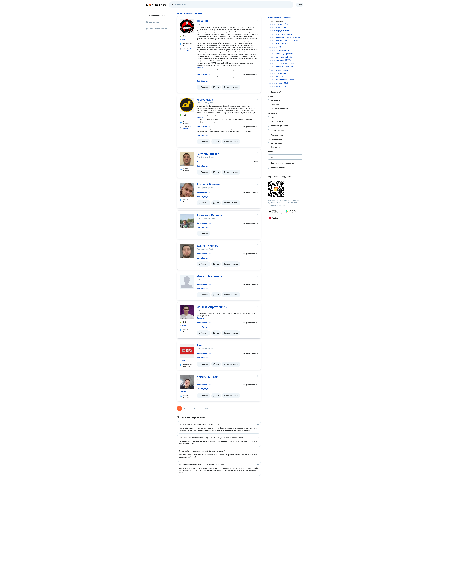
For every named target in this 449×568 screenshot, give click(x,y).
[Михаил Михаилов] (187, 282)
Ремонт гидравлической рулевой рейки (285, 37)
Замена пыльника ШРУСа (279, 44)
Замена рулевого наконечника (281, 67)
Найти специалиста (157, 15)
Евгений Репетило (209, 184)
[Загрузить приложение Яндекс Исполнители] (285, 189)
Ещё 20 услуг (202, 81)
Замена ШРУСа (275, 47)
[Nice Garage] (187, 105)
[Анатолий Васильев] (187, 221)
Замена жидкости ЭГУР (278, 83)
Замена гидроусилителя (279, 50)
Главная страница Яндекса (147, 4)
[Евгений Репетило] (187, 190)
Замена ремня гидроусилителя (281, 80)
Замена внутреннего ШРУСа (280, 57)
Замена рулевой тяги (277, 73)
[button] (203, 87)
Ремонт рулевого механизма (280, 34)
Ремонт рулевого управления (279, 18)
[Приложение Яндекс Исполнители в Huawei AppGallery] (275, 217)
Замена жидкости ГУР (278, 86)
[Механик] (187, 26)
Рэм (199, 345)
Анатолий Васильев (211, 215)
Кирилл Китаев (207, 376)
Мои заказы (154, 22)
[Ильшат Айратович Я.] (187, 312)
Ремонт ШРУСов (276, 76)
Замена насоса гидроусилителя (282, 54)
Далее (207, 408)
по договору (187, 49)
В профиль (201, 67)
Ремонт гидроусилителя (279, 31)
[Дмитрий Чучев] (187, 251)
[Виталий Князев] (187, 159)
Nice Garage (205, 99)
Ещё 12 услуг (202, 166)
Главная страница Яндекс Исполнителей (156, 4)
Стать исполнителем (158, 29)
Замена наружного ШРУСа (280, 60)
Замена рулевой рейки (278, 24)
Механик (202, 21)
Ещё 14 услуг (202, 227)
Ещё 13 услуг (202, 327)
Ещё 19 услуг (202, 197)
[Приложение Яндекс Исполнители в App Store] (275, 211)
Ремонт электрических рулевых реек (284, 40)
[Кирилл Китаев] (187, 382)
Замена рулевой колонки (279, 70)
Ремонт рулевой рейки (278, 27)
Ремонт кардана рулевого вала (281, 63)
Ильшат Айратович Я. (212, 307)
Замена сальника (204, 74)
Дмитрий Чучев (207, 245)
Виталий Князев (208, 153)
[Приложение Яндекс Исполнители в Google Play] (292, 211)
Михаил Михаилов (209, 276)
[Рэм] (187, 351)
